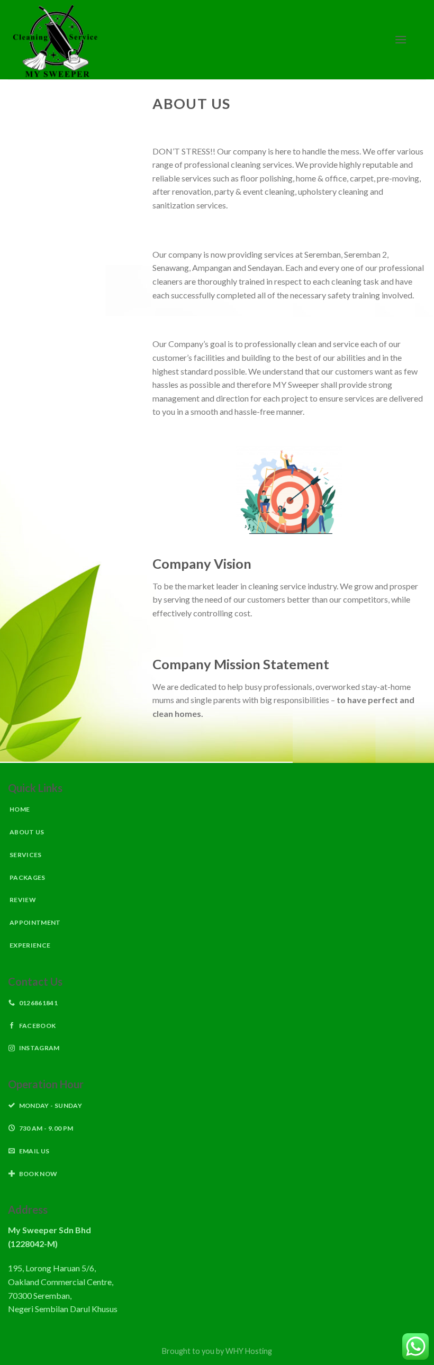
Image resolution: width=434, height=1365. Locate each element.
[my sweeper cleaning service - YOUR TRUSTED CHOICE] (193, 39)
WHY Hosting (248, 1350)
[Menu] (400, 39)
